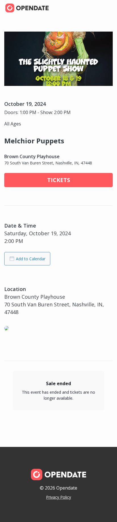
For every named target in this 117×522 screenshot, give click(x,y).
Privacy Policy (58, 497)
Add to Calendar (30, 258)
